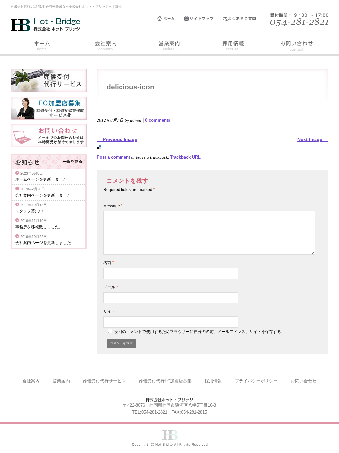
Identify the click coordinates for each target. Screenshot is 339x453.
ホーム (170, 18)
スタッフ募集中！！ (33, 211)
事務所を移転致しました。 (39, 227)
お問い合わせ (296, 47)
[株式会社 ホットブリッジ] (46, 29)
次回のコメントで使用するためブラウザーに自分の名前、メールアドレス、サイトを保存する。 (199, 331)
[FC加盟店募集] (49, 118)
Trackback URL (185, 157)
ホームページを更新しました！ (43, 179)
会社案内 (106, 47)
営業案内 (169, 47)
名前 (108, 262)
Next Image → (312, 139)
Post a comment (113, 157)
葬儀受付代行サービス (104, 380)
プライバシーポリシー (256, 380)
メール (110, 287)
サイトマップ (203, 18)
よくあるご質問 (242, 18)
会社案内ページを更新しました (43, 195)
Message (112, 206)
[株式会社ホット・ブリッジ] (170, 444)
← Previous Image (117, 139)
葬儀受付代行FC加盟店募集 (165, 380)
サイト (109, 311)
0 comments (157, 120)
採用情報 (233, 47)
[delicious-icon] (99, 147)
